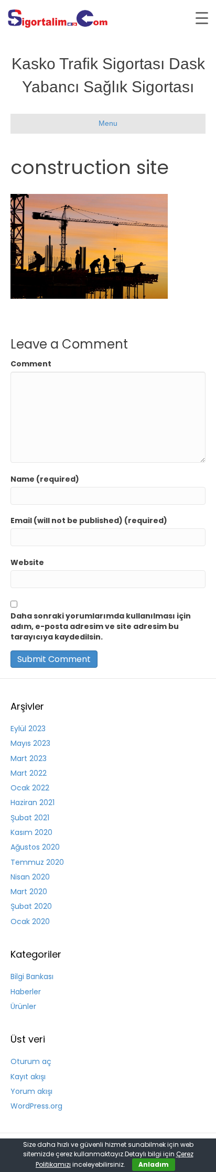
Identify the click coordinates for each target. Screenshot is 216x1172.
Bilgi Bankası (31, 976)
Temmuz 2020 (37, 862)
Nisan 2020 (30, 877)
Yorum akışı (31, 1091)
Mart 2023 (28, 758)
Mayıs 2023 (30, 743)
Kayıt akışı (28, 1076)
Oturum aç (30, 1061)
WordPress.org (36, 1106)
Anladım (153, 1164)
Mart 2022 (28, 773)
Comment (30, 364)
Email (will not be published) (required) (88, 520)
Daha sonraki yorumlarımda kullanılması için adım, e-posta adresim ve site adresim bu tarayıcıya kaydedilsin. (100, 627)
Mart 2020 (28, 891)
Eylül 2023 (28, 728)
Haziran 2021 (32, 802)
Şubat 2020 (31, 906)
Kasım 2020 (31, 832)
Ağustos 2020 (35, 847)
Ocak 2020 (30, 921)
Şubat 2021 (29, 817)
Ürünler (23, 1006)
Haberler (25, 991)
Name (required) (44, 479)
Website (27, 562)
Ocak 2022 (29, 788)
